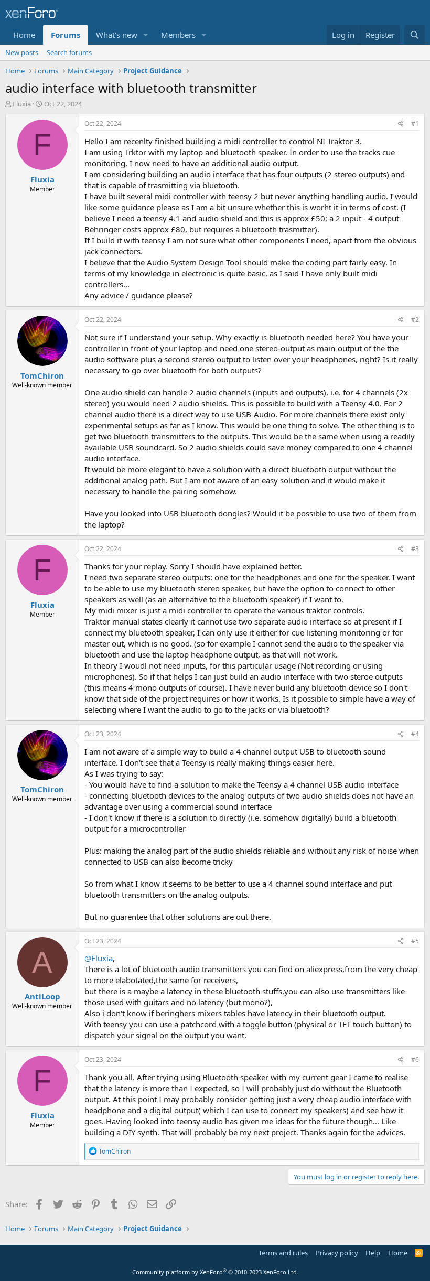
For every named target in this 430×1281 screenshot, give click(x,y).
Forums (65, 34)
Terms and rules (283, 1252)
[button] (145, 35)
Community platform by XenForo (215, 1272)
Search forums (69, 52)
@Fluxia (98, 958)
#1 (415, 123)
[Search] (414, 35)
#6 (415, 1059)
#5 (415, 940)
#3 (415, 548)
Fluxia (22, 104)
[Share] (400, 124)
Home (24, 34)
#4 (415, 733)
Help (373, 1252)
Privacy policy (337, 1252)
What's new (116, 34)
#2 (415, 319)
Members (178, 34)
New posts (21, 52)
